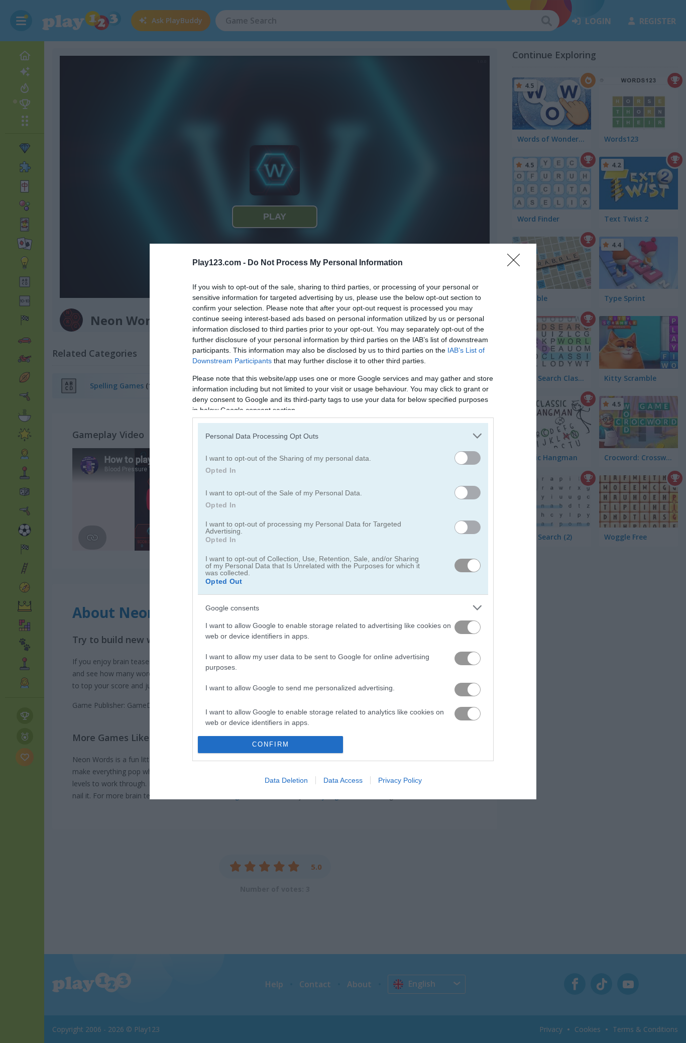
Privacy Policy (400, 780)
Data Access (343, 780)
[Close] (516, 263)
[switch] (467, 458)
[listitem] (343, 436)
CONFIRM (270, 744)
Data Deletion (286, 780)
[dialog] (343, 521)
